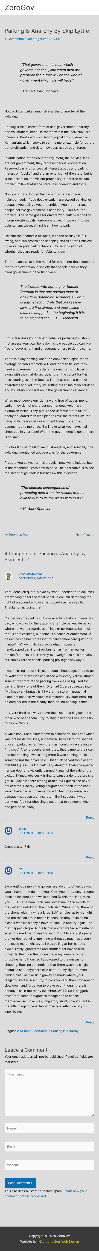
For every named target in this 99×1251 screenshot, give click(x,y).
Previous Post (17, 534)
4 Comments (14, 39)
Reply (90, 817)
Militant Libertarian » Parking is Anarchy (49, 1031)
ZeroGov (19, 7)
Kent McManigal (30, 574)
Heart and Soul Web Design (58, 1241)
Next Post (85, 534)
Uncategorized (37, 39)
